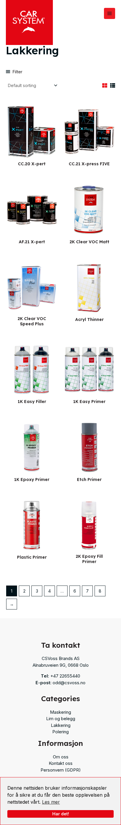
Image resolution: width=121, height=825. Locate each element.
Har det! (60, 813)
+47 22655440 (65, 676)
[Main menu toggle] (109, 13)
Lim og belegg (60, 718)
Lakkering (60, 725)
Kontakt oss (61, 763)
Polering (60, 731)
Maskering (60, 712)
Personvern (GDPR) (61, 770)
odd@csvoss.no (69, 682)
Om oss (60, 757)
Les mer (51, 802)
